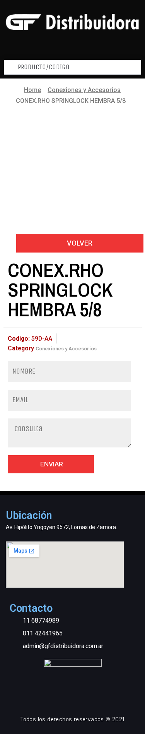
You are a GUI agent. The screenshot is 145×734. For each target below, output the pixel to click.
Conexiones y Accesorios (84, 90)
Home (32, 90)
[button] (79, 243)
